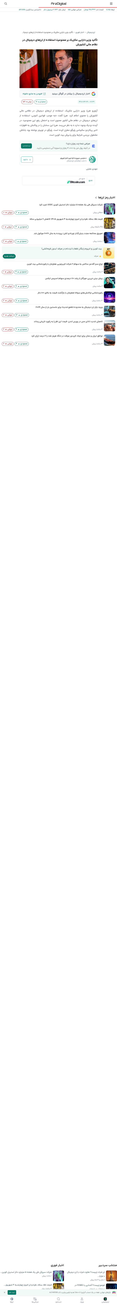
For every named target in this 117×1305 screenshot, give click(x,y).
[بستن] (4, 1292)
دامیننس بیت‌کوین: (33, 9)
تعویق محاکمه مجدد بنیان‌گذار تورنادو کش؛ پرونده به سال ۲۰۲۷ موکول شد (68, 233)
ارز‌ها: (112, 9)
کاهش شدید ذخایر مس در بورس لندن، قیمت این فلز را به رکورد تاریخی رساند (68, 321)
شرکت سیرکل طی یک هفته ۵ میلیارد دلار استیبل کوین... (26, 1272)
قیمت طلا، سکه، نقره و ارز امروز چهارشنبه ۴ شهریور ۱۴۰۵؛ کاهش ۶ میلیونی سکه (66, 219)
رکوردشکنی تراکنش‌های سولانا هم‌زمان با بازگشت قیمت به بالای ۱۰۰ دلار (70, 292)
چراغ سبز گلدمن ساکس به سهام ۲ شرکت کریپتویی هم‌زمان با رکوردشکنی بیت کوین (65, 264)
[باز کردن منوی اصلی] (111, 3)
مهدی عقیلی (92, 169)
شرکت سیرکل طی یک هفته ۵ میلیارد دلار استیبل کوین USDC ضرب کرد (71, 204)
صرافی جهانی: (75, 9)
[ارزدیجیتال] (58, 3)
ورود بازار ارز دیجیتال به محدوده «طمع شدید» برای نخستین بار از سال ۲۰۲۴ (69, 307)
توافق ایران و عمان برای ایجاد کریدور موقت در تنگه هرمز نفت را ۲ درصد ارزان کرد (67, 336)
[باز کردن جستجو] (5, 3)
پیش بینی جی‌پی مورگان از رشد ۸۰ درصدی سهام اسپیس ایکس (74, 278)
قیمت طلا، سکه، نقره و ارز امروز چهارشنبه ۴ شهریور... (28, 1285)
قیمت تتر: (99, 9)
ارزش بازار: (62, 9)
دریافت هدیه (9, 256)
